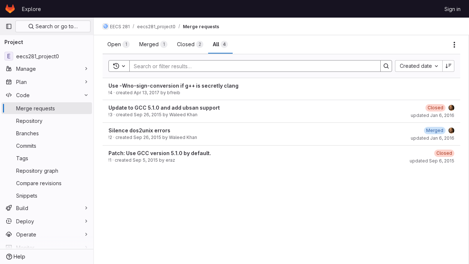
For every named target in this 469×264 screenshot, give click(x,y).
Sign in (452, 9)
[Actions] (454, 45)
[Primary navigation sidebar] (9, 26)
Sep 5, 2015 (145, 160)
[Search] (386, 66)
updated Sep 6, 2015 (432, 161)
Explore (31, 9)
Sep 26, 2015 (148, 114)
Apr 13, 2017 (146, 92)
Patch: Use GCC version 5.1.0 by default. (159, 153)
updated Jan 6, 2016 (432, 115)
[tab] (118, 44)
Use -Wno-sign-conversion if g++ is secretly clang (173, 85)
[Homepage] (10, 9)
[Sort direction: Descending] (448, 66)
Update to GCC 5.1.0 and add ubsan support (164, 107)
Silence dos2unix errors (139, 130)
